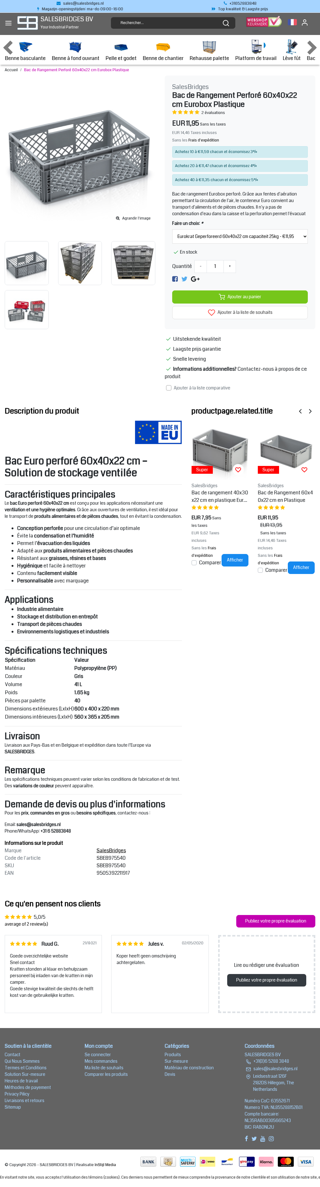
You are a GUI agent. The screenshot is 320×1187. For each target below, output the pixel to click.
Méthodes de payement (28, 1087)
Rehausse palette (209, 58)
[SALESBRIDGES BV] (27, 23)
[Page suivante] (310, 411)
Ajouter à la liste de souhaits (244, 312)
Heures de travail (21, 1081)
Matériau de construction (189, 1068)
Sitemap (13, 1107)
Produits (173, 1054)
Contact (12, 1054)
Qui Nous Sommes (22, 1061)
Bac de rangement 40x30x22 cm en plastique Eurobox (220, 496)
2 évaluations (213, 113)
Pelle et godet (121, 58)
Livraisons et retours (24, 1100)
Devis (170, 1074)
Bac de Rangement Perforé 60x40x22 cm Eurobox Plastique (76, 70)
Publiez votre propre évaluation (275, 921)
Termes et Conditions (26, 1068)
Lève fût (292, 58)
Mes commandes (101, 1061)
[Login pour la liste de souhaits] (238, 469)
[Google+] (195, 279)
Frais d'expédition (203, 140)
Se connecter (98, 1054)
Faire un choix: (187, 223)
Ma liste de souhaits (104, 1068)
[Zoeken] (226, 23)
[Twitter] (184, 279)
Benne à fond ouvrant (75, 58)
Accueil (11, 70)
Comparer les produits (106, 1074)
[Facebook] (175, 279)
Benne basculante (25, 58)
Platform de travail (256, 58)
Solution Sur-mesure (25, 1074)
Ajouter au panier (244, 297)
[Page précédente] (300, 411)
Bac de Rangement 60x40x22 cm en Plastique (285, 496)
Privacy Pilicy (17, 1094)
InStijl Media (105, 1165)
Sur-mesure (176, 1061)
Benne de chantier (163, 58)
